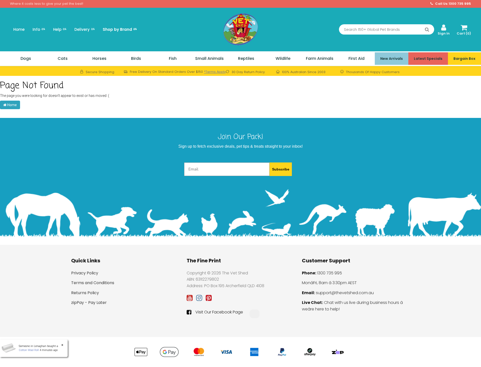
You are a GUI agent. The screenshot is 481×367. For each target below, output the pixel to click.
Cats (63, 58)
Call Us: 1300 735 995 (452, 4)
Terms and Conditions (92, 283)
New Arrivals (391, 58)
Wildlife (283, 58)
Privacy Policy (84, 273)
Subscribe (280, 169)
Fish (173, 58)
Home (19, 29)
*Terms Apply (215, 71)
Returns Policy (85, 293)
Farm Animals (319, 58)
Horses (99, 58)
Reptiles (246, 58)
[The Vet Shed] (240, 29)
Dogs (26, 58)
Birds (136, 58)
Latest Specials (428, 58)
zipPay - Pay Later (89, 302)
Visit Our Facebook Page (219, 312)
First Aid (356, 58)
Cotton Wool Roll (29, 350)
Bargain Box (464, 58)
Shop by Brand (120, 29)
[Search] (427, 29)
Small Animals (209, 58)
